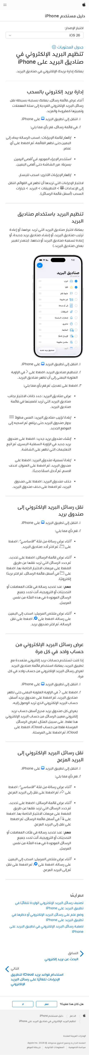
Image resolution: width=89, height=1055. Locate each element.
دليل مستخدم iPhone (65, 16)
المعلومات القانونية (54, 1047)
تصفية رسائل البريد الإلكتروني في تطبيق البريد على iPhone (46, 928)
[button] (67, 47)
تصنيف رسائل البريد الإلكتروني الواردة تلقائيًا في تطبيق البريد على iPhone (49, 905)
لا (23, 1004)
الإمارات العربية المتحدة (74, 1036)
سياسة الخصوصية (77, 1047)
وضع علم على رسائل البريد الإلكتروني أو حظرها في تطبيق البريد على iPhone (47, 917)
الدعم (73, 1016)
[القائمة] (5, 5)
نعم (46, 1004)
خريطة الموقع (34, 1047)
